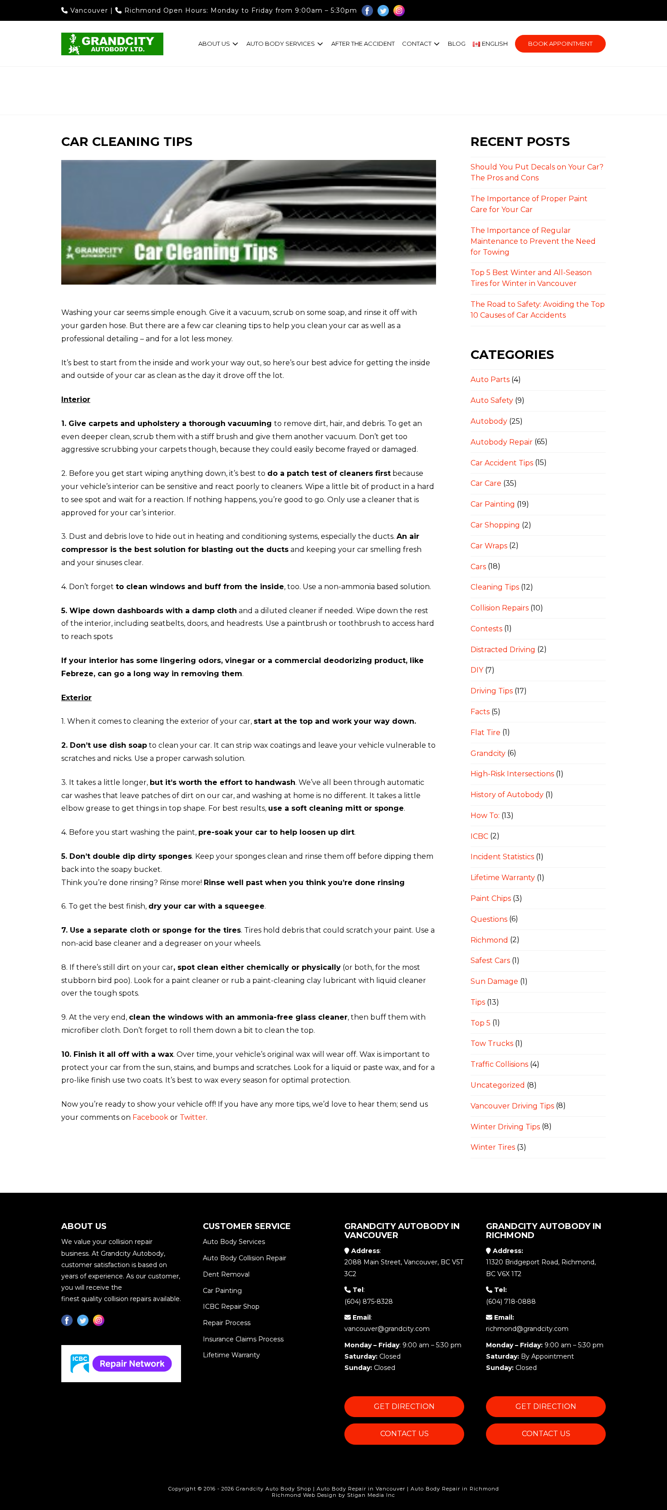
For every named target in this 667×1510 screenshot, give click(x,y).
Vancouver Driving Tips (512, 1106)
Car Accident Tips (502, 463)
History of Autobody (507, 794)
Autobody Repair (502, 442)
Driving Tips (492, 691)
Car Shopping (495, 525)
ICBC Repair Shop (231, 1306)
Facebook (150, 1117)
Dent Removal (226, 1274)
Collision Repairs (500, 608)
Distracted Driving (503, 649)
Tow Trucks (492, 1043)
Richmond (142, 10)
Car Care (486, 483)
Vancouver (89, 10)
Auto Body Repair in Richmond (455, 1489)
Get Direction (404, 1406)
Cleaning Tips (495, 587)
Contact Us (404, 1433)
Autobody (489, 421)
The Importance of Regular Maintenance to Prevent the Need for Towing (533, 241)
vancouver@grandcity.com (387, 1329)
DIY (477, 670)
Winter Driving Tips (505, 1127)
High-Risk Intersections (512, 774)
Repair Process (226, 1323)
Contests (486, 628)
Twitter (193, 1117)
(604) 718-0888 (511, 1301)
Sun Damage (494, 981)
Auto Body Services (234, 1242)
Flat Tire (485, 732)
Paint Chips (491, 898)
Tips (478, 1002)
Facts (480, 711)
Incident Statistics (502, 856)
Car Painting (493, 504)
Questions (489, 919)
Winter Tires (493, 1147)
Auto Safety (492, 400)
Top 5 (480, 1023)
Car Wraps (489, 546)
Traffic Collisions (499, 1064)
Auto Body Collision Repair (244, 1258)
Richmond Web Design (304, 1495)
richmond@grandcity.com (527, 1329)
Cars (478, 566)
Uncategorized (498, 1085)
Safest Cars (490, 960)
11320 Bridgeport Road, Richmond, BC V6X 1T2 (541, 1268)
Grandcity (488, 753)
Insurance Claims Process (243, 1339)
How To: (485, 815)
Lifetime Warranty (503, 877)
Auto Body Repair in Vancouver (361, 1489)
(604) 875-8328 (368, 1301)
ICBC (479, 836)
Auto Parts (490, 379)
